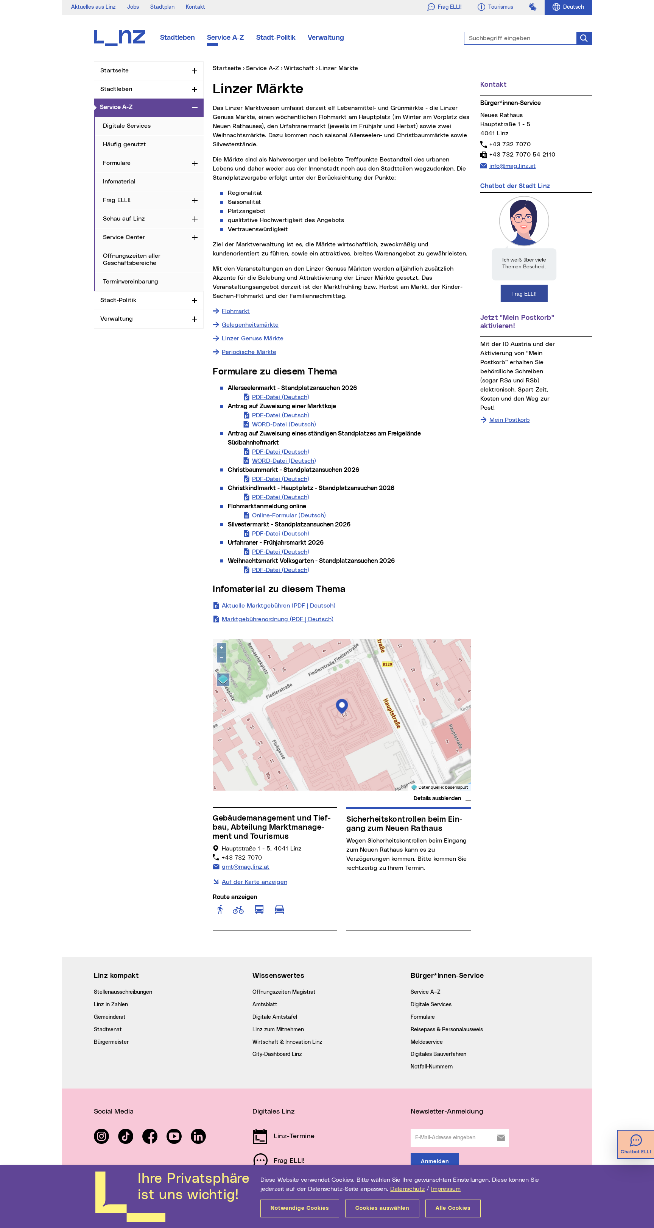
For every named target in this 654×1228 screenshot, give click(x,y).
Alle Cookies (453, 1208)
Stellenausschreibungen (123, 992)
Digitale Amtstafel (274, 1017)
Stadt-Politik (276, 37)
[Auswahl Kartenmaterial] (223, 680)
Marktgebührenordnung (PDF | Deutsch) (277, 619)
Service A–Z (426, 992)
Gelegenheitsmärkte (250, 325)
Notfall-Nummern (432, 1067)
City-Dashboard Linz (277, 1054)
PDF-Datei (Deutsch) (280, 397)
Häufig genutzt (124, 144)
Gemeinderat (110, 1017)
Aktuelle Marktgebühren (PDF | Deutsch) (278, 606)
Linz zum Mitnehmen (278, 1029)
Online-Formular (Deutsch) (289, 515)
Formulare (117, 163)
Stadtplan (162, 7)
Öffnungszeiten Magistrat (284, 992)
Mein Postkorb (509, 420)
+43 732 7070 (510, 144)
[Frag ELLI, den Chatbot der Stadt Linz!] (524, 249)
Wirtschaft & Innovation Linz (287, 1042)
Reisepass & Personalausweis (447, 1029)
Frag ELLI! (117, 200)
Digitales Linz (273, 1111)
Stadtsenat (108, 1029)
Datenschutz (407, 1189)
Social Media (114, 1111)
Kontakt (195, 7)
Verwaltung (326, 37)
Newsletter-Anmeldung (447, 1111)
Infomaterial (119, 182)
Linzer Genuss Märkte (252, 338)
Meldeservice (427, 1042)
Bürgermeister (111, 1042)
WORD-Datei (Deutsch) (284, 424)
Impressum (446, 1189)
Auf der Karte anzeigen (254, 882)
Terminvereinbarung (130, 282)
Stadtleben (177, 37)
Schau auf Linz (124, 219)
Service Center (124, 237)
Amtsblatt (264, 1004)
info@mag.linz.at (512, 166)
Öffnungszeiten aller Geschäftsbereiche (131, 259)
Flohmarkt (236, 311)
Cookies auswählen (382, 1208)
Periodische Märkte (249, 352)
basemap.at (456, 787)
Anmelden (435, 1161)
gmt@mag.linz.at (245, 866)
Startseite (114, 70)
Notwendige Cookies (300, 1208)
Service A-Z (225, 37)
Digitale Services (127, 126)
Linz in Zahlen (111, 1004)
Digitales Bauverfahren (438, 1054)
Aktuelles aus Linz (93, 7)
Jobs (133, 7)
